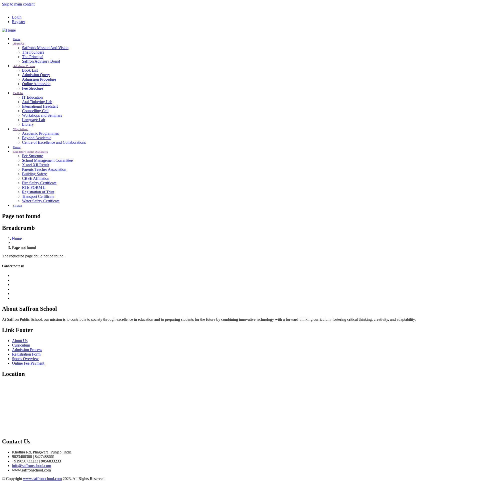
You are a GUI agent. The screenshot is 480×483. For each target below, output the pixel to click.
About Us (18, 43)
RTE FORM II (34, 187)
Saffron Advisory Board (41, 61)
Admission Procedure (39, 79)
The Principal (32, 57)
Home (17, 238)
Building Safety (34, 174)
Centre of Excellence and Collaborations (54, 142)
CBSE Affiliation (35, 178)
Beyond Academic (36, 138)
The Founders (33, 52)
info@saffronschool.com (31, 465)
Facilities (18, 93)
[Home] (9, 30)
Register (18, 22)
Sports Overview (25, 359)
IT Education (32, 97)
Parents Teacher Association (44, 169)
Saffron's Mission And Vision (45, 48)
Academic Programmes (40, 133)
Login (17, 17)
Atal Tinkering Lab (37, 102)
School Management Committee (47, 160)
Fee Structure (32, 88)
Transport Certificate (38, 196)
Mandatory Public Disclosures (30, 151)
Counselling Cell (35, 111)
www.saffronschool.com (42, 478)
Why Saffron (20, 129)
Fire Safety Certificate (39, 183)
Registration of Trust (38, 192)
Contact (17, 205)
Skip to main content (18, 4)
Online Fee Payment (28, 363)
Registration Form (26, 354)
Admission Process (24, 66)
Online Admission (36, 84)
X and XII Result (35, 165)
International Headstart (40, 106)
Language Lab (33, 120)
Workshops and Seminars (42, 115)
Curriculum (21, 345)
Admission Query (36, 75)
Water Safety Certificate (41, 201)
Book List (30, 70)
